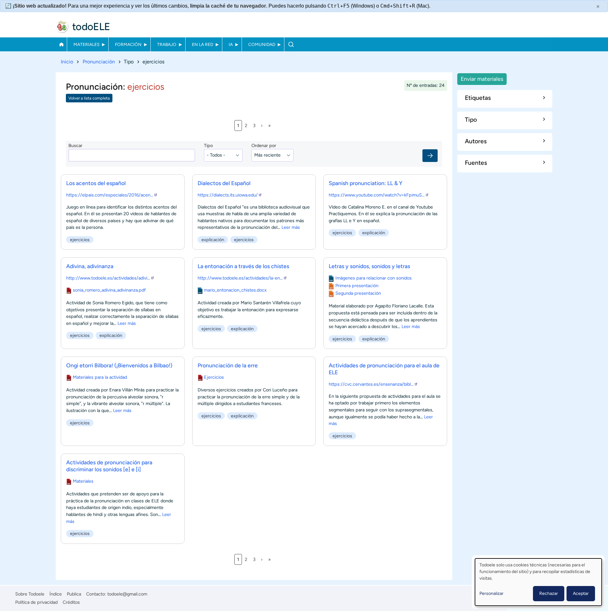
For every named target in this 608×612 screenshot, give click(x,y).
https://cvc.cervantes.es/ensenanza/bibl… (371, 384)
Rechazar (548, 593)
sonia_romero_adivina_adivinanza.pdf (109, 290)
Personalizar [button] (491, 593)
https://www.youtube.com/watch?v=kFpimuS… (377, 195)
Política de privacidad (36, 602)
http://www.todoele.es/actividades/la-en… (240, 278)
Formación (128, 44)
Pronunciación (99, 62)
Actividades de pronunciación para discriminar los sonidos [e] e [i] (109, 466)
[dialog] (538, 582)
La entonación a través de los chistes (243, 266)
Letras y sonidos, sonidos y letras (369, 266)
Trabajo (166, 44)
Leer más (291, 227)
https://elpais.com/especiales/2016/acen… (109, 195)
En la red (202, 44)
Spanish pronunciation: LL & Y (365, 183)
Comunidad (261, 44)
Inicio (61, 44)
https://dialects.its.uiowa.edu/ (228, 195)
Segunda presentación (358, 293)
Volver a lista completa (89, 98)
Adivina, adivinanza (89, 266)
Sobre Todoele (29, 594)
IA (231, 44)
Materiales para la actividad (100, 377)
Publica (74, 594)
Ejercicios (214, 377)
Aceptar (581, 593)
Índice (55, 594)
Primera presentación (356, 285)
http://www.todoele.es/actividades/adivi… (108, 278)
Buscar (290, 44)
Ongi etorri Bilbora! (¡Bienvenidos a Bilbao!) (119, 365)
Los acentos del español (96, 183)
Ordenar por (263, 145)
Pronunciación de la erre (228, 365)
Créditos (71, 602)
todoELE (91, 27)
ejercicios (80, 239)
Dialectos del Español (224, 183)
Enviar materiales (482, 78)
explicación (212, 239)
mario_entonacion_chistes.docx (235, 290)
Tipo (208, 145)
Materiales (86, 44)
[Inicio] (62, 26)
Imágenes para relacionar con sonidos (373, 278)
